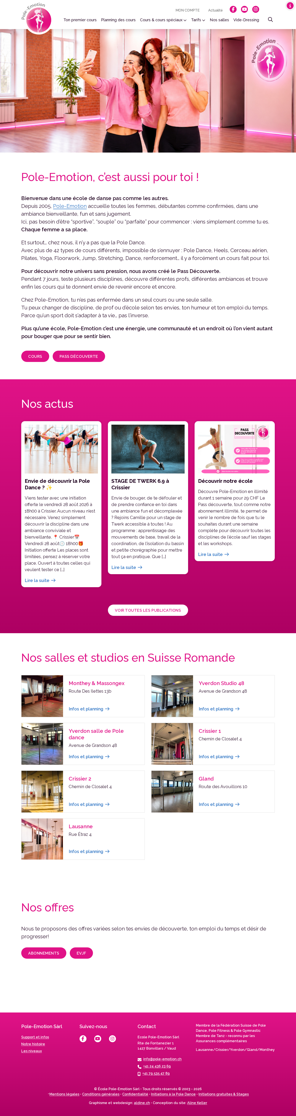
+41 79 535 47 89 (156, 1073)
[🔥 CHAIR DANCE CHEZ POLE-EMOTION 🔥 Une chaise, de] (89, 994)
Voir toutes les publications (148, 610)
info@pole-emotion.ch (162, 1059)
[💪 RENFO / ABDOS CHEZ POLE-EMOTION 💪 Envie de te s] (148, 994)
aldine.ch (142, 1103)
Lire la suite (37, 580)
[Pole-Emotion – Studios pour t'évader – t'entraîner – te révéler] (37, 18)
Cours (35, 356)
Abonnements (43, 953)
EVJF (81, 953)
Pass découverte (79, 356)
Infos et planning (86, 709)
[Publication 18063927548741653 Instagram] (207, 994)
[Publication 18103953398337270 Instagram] (266, 994)
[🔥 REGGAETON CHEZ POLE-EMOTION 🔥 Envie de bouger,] (30, 994)
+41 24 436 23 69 (157, 1066)
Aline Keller (197, 1103)
